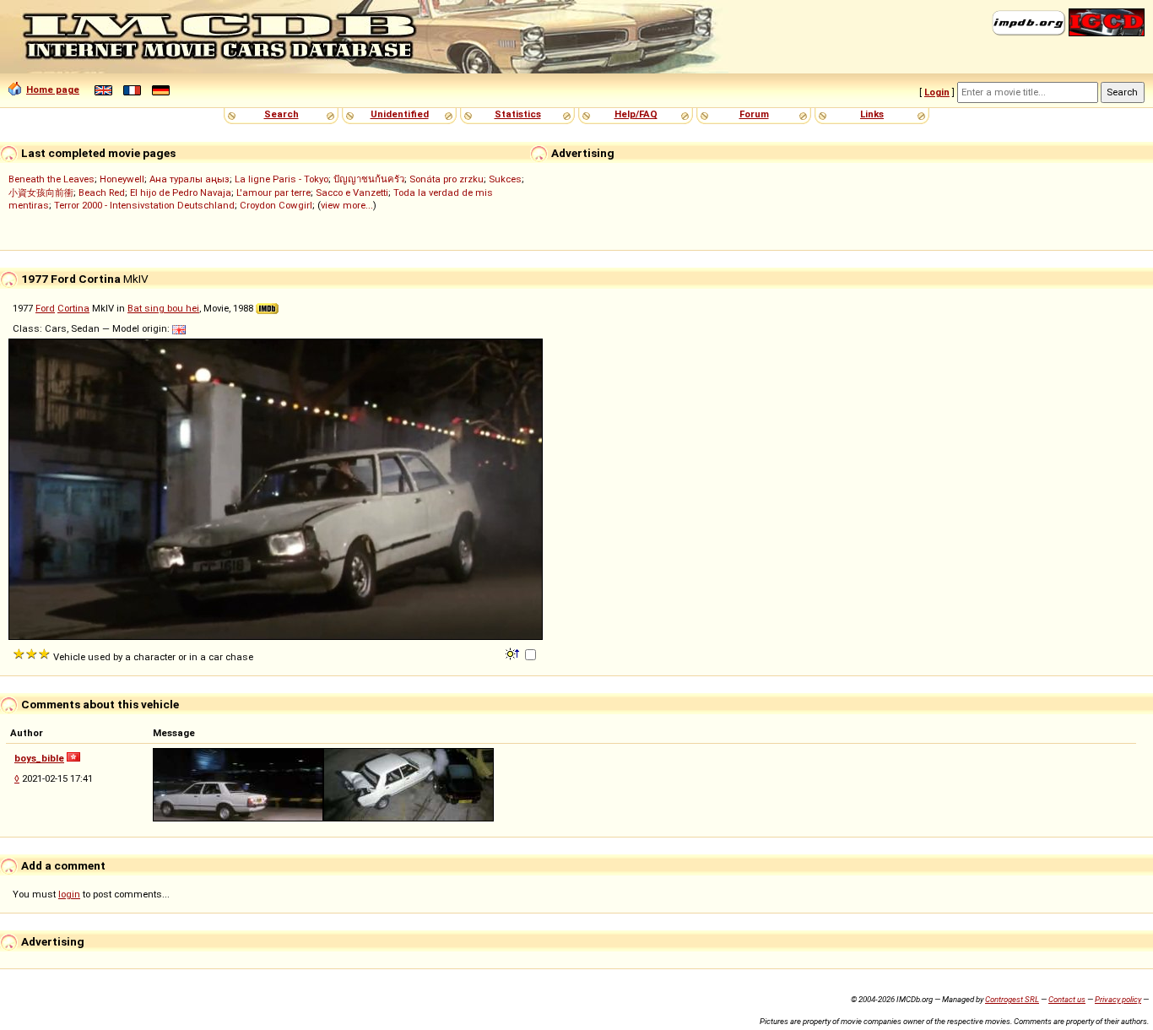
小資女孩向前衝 (40, 192)
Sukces (505, 179)
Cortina (73, 308)
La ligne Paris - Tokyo (281, 179)
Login (937, 92)
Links (872, 114)
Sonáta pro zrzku (446, 179)
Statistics (518, 114)
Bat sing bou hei (163, 308)
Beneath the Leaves (51, 179)
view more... (347, 205)
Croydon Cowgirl (276, 205)
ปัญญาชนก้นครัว (368, 179)
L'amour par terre (273, 192)
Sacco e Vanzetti (352, 192)
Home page (52, 89)
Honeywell (122, 179)
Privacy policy (1118, 999)
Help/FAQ (636, 114)
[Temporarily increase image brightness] (514, 653)
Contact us (1066, 999)
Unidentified (400, 114)
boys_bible (39, 758)
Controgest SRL (1012, 999)
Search (281, 114)
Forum (754, 114)
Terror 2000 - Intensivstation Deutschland (144, 205)
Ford (45, 308)
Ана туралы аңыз (189, 179)
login (69, 894)
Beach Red (101, 192)
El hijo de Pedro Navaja (180, 192)
